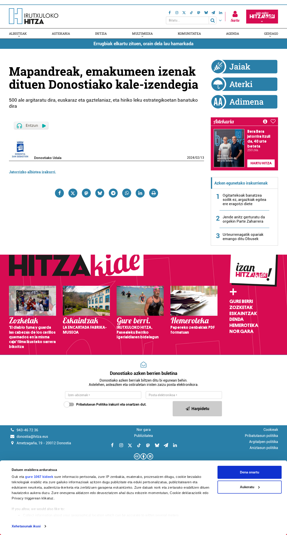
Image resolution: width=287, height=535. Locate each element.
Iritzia (101, 33)
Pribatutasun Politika (92, 404)
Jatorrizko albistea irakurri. (32, 172)
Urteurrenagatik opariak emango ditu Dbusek (243, 236)
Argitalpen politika (263, 442)
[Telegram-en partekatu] (113, 193)
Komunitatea (189, 33)
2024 (190, 157)
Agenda (232, 33)
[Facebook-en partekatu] (59, 193)
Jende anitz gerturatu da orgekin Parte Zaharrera (244, 219)
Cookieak (270, 430)
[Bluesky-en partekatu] (99, 193)
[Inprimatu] (153, 193)
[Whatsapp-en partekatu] (126, 193)
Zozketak (241, 307)
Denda (236, 319)
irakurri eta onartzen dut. (111, 404)
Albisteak (18, 33)
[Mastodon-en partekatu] (86, 193)
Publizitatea (143, 436)
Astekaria (61, 33)
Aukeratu (247, 487)
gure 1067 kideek (39, 477)
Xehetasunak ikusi (26, 526)
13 (202, 157)
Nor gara (241, 331)
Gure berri (241, 301)
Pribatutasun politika (261, 436)
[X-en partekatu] (72, 193)
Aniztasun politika (264, 448)
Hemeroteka (243, 325)
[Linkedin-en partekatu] (140, 193)
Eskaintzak (243, 313)
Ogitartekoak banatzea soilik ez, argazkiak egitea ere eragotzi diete (244, 199)
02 (197, 157)
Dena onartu (249, 472)
